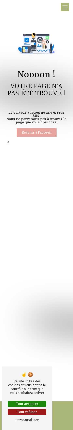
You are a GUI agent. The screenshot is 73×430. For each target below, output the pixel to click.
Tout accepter (27, 404)
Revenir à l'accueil (37, 132)
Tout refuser (27, 412)
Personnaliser (27, 420)
